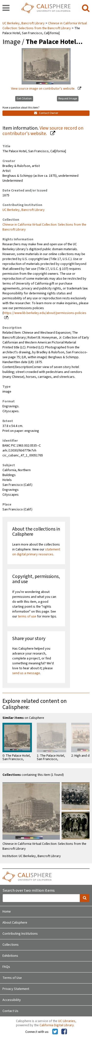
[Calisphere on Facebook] (64, 1032)
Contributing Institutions (20, 933)
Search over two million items (28, 891)
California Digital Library (56, 1025)
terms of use (27, 616)
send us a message (26, 673)
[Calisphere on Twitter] (55, 1032)
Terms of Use (12, 977)
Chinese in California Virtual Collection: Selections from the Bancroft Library (44, 26)
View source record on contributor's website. (42, 131)
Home (6, 911)
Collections (10, 944)
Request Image (67, 98)
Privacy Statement (15, 988)
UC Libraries (66, 1021)
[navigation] (6, 8)
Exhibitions (10, 955)
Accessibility (11, 1000)
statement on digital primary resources (36, 552)
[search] (86, 8)
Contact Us (10, 1011)
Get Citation (24, 98)
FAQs (6, 966)
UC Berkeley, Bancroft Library (23, 23)
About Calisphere (14, 922)
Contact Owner (48, 113)
